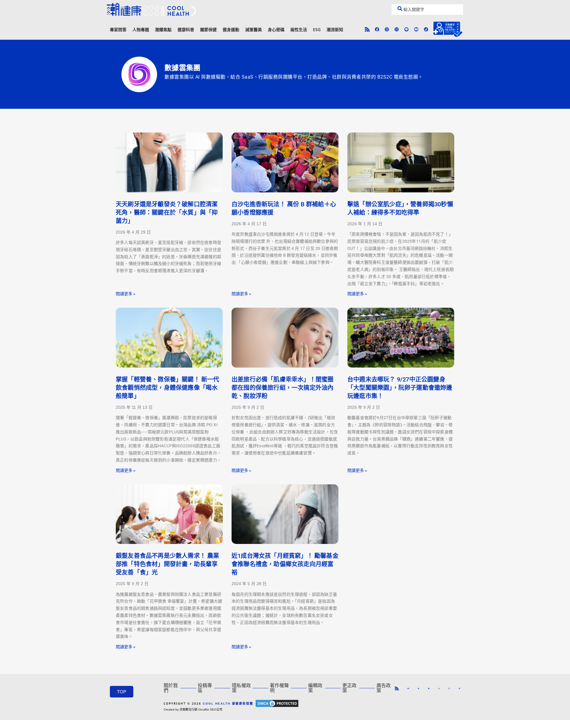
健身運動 (231, 29)
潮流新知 (335, 29)
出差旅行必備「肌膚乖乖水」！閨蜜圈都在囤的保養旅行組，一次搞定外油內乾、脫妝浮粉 (282, 388)
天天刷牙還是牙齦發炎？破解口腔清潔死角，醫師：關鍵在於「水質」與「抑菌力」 (167, 212)
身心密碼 (276, 29)
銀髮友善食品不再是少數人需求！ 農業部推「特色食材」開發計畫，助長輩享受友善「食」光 (167, 564)
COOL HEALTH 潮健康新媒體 (228, 703)
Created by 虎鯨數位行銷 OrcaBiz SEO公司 (193, 709)
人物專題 (140, 29)
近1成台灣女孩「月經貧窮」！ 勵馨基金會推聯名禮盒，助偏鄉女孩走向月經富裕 (285, 564)
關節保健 (208, 29)
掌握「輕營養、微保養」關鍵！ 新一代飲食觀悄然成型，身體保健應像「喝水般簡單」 (167, 388)
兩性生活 (298, 29)
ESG (317, 29)
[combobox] (427, 9)
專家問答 (118, 29)
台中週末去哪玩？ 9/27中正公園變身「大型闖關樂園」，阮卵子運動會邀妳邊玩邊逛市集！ (399, 388)
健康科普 (186, 29)
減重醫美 (253, 29)
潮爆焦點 (163, 29)
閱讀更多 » (125, 293)
